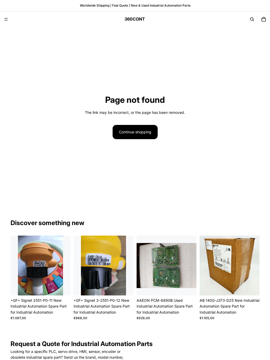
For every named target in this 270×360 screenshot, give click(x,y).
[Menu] (6, 19)
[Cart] (263, 19)
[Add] (62, 287)
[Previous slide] (16, 265)
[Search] (252, 19)
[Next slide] (64, 265)
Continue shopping (135, 132)
